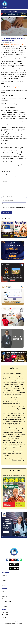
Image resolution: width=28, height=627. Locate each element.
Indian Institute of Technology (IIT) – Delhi (15, 44)
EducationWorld (13, 622)
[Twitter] (14, 165)
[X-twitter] (10, 560)
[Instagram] (15, 560)
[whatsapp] (21, 165)
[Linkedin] (18, 560)
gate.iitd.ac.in (18, 87)
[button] (24, 4)
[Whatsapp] (21, 560)
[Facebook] (16, 165)
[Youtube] (12, 560)
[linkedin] (18, 165)
